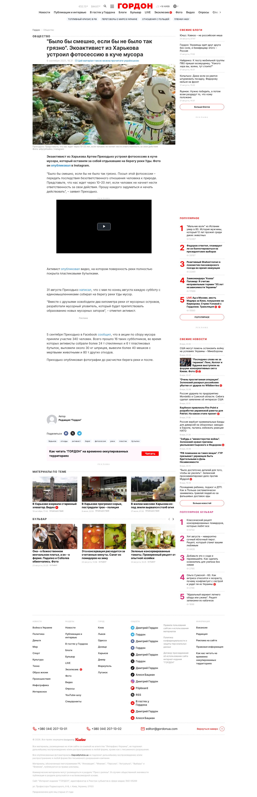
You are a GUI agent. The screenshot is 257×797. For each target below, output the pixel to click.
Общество (48, 30)
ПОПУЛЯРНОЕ (189, 218)
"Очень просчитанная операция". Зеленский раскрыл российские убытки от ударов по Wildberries (200, 382)
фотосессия (100, 441)
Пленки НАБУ (181, 19)
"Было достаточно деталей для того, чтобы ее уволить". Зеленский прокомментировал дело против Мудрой (201, 474)
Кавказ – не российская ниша (201, 35)
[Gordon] (135, 6)
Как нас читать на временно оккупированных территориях (206, 658)
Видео (190, 12)
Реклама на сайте (206, 640)
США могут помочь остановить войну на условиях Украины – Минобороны (202, 350)
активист (76, 441)
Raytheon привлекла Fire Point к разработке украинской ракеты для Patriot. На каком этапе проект (201, 410)
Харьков (52, 441)
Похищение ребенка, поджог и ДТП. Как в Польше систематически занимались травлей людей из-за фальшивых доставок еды (201, 492)
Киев (101, 627)
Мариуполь (105, 665)
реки (112, 441)
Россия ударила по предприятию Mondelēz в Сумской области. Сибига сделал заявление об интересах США (202, 396)
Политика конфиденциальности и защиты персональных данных (175, 642)
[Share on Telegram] (79, 433)
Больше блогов (202, 107)
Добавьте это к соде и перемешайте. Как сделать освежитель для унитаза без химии (203, 560)
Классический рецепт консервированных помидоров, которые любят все (205, 523)
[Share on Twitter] (72, 433)
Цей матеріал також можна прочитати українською (108, 60)
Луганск (103, 672)
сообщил (104, 334)
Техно (36, 665)
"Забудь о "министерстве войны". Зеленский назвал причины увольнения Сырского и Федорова (201, 441)
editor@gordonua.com (162, 729)
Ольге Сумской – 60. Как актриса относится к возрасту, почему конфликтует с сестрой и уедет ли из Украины (205, 580)
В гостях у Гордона (102, 12)
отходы (64, 441)
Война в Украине (42, 627)
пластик (123, 441)
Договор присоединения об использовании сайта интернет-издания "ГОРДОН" (175, 658)
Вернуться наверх (207, 728)
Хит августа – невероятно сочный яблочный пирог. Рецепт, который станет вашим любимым (205, 541)
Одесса (102, 640)
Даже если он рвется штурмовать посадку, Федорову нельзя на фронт (199, 78)
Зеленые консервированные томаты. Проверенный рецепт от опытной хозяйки (153, 555)
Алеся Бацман (145, 674)
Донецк (102, 646)
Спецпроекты (73, 701)
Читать (150, 453)
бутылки (135, 441)
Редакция (201, 633)
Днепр (101, 659)
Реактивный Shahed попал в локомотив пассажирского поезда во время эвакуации (204, 264)
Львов (101, 633)
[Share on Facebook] (66, 433)
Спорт (36, 653)
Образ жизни (40, 672)
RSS (138, 694)
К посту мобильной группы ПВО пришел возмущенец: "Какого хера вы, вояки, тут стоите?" (202, 63)
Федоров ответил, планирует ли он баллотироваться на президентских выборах (204, 248)
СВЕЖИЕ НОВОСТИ (193, 339)
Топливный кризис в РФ (82, 19)
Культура (38, 659)
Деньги (37, 640)
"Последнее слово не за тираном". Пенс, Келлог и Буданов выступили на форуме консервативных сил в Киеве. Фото (201, 365)
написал (84, 290)
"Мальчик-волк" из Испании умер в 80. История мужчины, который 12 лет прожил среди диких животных (204, 231)
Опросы (203, 12)
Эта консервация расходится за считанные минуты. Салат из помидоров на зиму (103, 555)
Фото (179, 12)
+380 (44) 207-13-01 (52, 729)
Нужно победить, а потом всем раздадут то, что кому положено (200, 94)
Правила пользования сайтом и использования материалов (176, 628)
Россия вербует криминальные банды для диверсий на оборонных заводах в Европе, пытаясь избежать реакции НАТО (202, 426)
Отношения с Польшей (155, 19)
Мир (35, 646)
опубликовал (61, 165)
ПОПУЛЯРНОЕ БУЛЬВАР (196, 511)
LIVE (148, 12)
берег (87, 441)
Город (101, 621)
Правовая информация (209, 646)
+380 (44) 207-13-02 (107, 729)
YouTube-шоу (73, 695)
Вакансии (201, 627)
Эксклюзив (162, 12)
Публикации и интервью (70, 12)
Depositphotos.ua (79, 755)
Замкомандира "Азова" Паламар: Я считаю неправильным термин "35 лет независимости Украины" (205, 283)
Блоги (123, 12)
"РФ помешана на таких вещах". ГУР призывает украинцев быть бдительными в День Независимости (201, 457)
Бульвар (135, 12)
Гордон (36, 30)
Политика (38, 633)
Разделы (69, 621)
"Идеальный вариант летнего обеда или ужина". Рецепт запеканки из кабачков (203, 597)
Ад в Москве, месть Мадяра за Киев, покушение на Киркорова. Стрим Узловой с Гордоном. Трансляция (205, 302)
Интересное (40, 691)
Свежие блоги (191, 29)
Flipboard (142, 688)
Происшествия (56, 511)
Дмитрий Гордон (147, 627)
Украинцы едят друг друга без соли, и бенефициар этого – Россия (200, 47)
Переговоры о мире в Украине (119, 19)
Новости (44, 12)
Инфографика (41, 685)
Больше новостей (202, 503)
